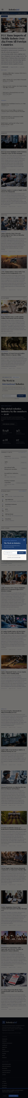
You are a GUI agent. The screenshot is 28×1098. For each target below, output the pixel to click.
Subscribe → (22, 552)
